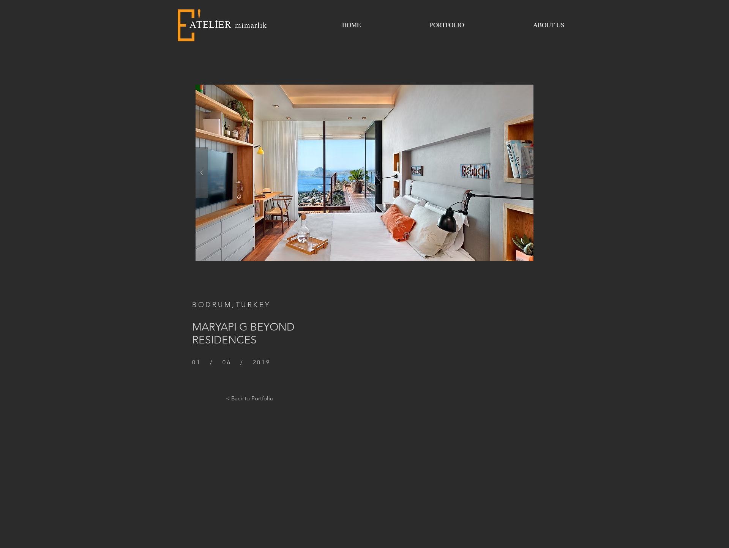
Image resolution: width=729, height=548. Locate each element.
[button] (364, 172)
